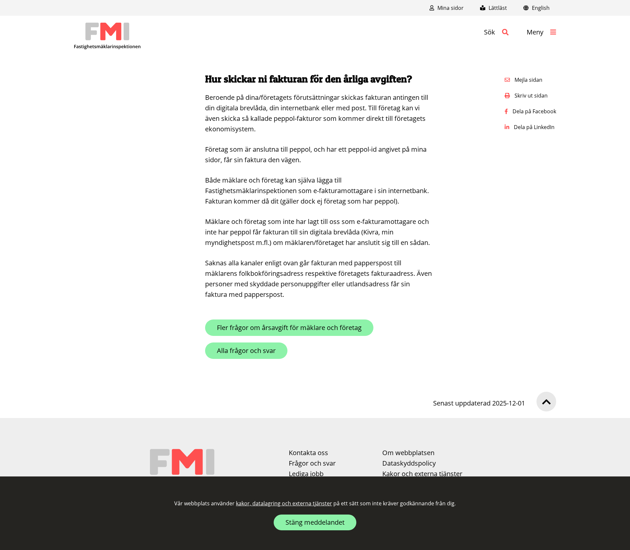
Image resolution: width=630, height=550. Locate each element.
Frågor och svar (312, 463)
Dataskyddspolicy (409, 463)
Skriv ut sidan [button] (530, 95)
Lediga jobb (306, 473)
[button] (496, 32)
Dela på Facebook (533, 111)
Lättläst (497, 7)
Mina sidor (450, 7)
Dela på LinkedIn (534, 127)
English (540, 7)
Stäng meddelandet (315, 522)
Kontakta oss (308, 452)
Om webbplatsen (408, 452)
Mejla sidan (527, 79)
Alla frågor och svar (246, 350)
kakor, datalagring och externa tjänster (284, 503)
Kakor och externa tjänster (422, 473)
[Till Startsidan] (107, 36)
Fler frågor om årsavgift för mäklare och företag (289, 327)
